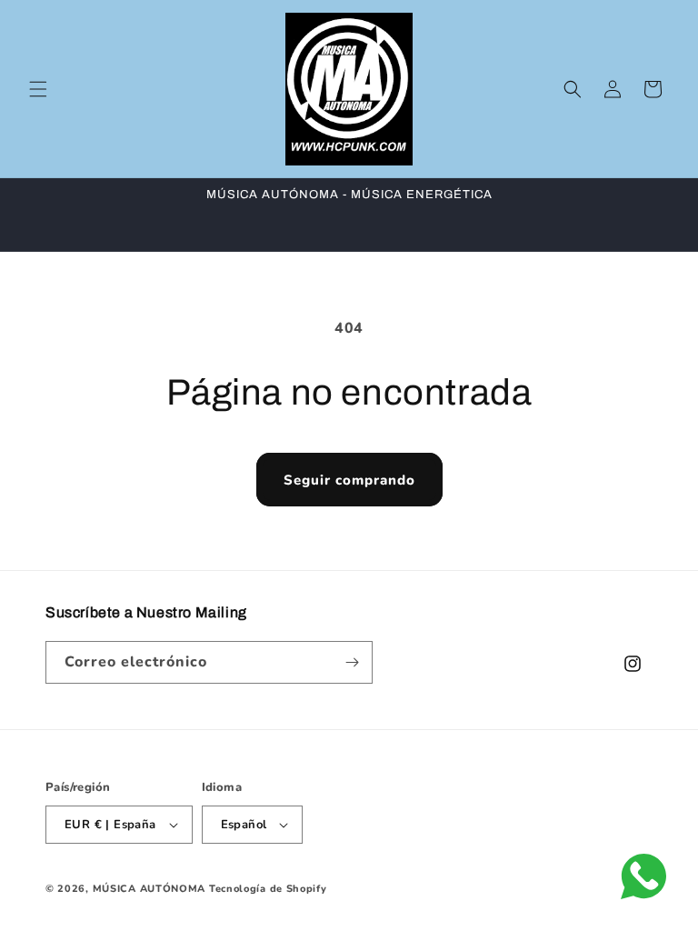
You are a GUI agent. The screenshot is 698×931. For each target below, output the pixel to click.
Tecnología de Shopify (268, 889)
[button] (38, 89)
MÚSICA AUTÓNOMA (149, 889)
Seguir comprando (349, 480)
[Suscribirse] (352, 662)
